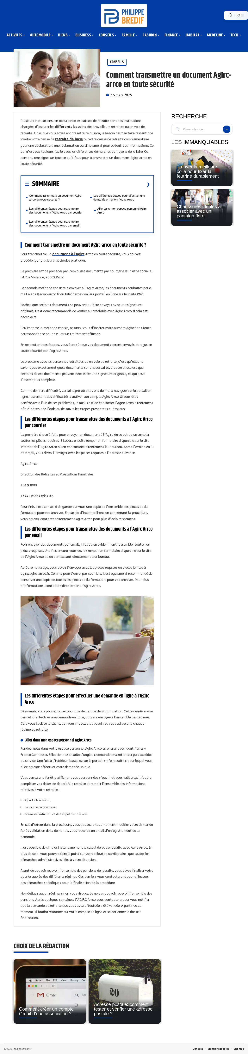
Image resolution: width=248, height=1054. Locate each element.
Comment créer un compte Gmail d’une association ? (46, 1011)
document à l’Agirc (68, 253)
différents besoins (70, 126)
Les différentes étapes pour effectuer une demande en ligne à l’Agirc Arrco (119, 197)
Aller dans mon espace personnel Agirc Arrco (122, 210)
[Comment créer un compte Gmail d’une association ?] (50, 991)
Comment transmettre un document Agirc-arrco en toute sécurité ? (55, 197)
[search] (230, 15)
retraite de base (69, 139)
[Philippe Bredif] (124, 15)
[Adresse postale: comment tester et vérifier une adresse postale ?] (125, 991)
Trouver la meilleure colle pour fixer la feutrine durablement (198, 171)
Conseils (117, 62)
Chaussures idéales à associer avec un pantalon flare (199, 211)
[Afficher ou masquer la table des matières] (104, 184)
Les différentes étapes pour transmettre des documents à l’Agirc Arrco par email (54, 223)
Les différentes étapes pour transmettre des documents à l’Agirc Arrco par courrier (55, 210)
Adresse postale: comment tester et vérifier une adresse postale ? (123, 1009)
